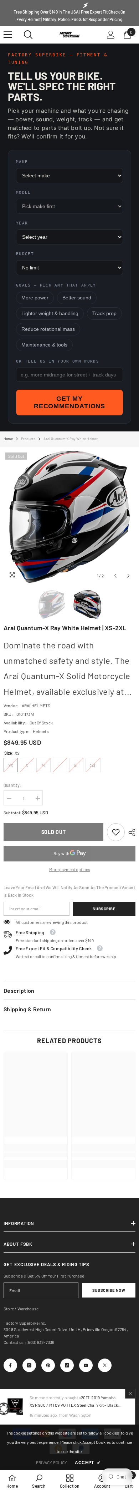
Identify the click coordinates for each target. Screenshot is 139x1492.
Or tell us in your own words (57, 361)
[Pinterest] (48, 1365)
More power (34, 297)
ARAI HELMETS (36, 705)
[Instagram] (29, 1365)
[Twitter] (105, 1365)
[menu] (8, 34)
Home (8, 438)
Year (22, 223)
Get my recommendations (69, 402)
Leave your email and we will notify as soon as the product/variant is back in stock (69, 891)
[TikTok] (67, 1365)
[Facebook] (10, 1365)
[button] (115, 576)
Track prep (104, 313)
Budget (25, 254)
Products (28, 438)
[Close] (134, 1394)
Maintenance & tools (44, 345)
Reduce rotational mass (48, 329)
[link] (116, 832)
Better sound (76, 297)
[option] (69, 517)
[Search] (28, 34)
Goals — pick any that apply (56, 285)
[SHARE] (130, 832)
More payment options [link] (69, 869)
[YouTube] (86, 1365)
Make (22, 162)
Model (23, 192)
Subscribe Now (108, 1290)
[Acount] (111, 35)
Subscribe (104, 908)
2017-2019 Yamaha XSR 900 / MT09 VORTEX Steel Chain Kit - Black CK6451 (78, 1405)
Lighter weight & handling (49, 313)
